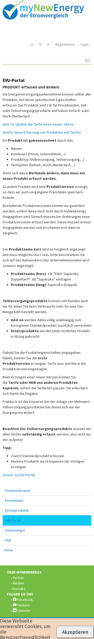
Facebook (24, 599)
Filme (9, 550)
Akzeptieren (75, 632)
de (32, 44)
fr (40, 44)
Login (84, 44)
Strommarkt (14, 500)
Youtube (23, 605)
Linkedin (23, 610)
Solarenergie (15, 530)
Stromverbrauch (17, 490)
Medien (18, 583)
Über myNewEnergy (24, 572)
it (48, 44)
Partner (18, 577)
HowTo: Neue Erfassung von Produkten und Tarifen (42, 132)
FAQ (8, 540)
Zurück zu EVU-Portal (19, 475)
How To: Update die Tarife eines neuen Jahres (38, 124)
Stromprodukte (17, 510)
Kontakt (19, 588)
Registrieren (65, 44)
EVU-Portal (13, 520)
